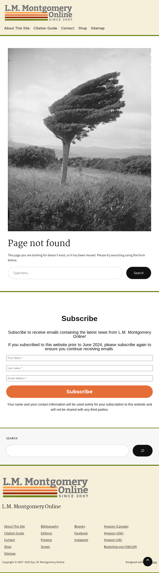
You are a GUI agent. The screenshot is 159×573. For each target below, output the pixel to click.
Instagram (81, 540)
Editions (46, 533)
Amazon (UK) (113, 540)
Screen (45, 546)
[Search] (142, 451)
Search (139, 273)
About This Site (14, 526)
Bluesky (79, 526)
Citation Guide (14, 533)
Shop (7, 546)
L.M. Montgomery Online (31, 507)
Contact (9, 540)
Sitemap (10, 553)
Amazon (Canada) (116, 526)
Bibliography (49, 526)
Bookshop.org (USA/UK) (120, 546)
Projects (46, 540)
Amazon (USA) (114, 533)
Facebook (81, 533)
